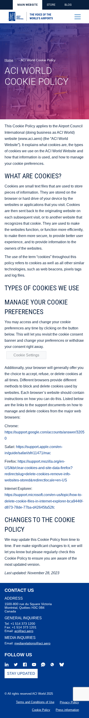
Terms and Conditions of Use (35, 702)
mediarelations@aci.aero (32, 643)
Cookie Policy (41, 710)
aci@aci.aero (23, 631)
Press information (67, 710)
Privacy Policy (69, 702)
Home (9, 60)
